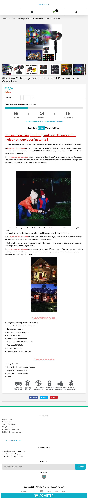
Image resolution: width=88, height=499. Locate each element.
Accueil (4, 19)
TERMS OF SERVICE (9, 424)
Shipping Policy (7, 427)
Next (84, 69)
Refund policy (7, 422)
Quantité (8, 98)
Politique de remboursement (12, 432)
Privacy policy (7, 419)
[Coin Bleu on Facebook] (44, 477)
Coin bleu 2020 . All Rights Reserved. (37, 487)
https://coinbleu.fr (57, 487)
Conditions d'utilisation (10, 429)
